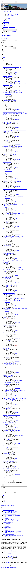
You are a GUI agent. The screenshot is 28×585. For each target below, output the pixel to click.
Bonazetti (17, 322)
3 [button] (3, 52)
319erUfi (7, 318)
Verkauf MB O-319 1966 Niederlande (12, 469)
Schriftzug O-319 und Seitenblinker (11, 415)
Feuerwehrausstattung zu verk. (10, 285)
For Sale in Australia (8, 375)
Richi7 (16, 167)
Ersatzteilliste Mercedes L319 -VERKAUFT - (13, 213)
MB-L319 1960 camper (8, 221)
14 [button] (4, 57)
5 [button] (3, 54)
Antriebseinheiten (7, 245)
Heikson (7, 222)
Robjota (17, 178)
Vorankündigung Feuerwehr (9, 363)
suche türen (6, 348)
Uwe (16, 353)
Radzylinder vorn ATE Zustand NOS (11, 300)
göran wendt (18, 186)
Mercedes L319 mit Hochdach (10, 154)
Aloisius (7, 123)
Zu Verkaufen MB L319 (9, 293)
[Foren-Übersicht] (14, 7)
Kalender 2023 (6, 317)
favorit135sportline (9, 400)
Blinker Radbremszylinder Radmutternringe (13, 196)
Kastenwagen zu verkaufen (9, 332)
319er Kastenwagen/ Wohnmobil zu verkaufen (14, 390)
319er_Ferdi (8, 86)
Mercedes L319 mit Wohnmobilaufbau (12, 181)
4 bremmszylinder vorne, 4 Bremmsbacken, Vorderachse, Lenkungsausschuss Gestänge (13, 237)
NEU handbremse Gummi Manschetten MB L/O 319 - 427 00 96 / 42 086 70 (14, 399)
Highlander (17, 159)
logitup (17, 127)
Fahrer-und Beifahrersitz (9, 122)
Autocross (17, 90)
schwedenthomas (19, 435)
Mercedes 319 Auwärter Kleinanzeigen (12, 67)
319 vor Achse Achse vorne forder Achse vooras (14, 356)
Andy (6, 341)
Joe (6, 68)
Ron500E (7, 278)
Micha (6, 326)
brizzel (6, 254)
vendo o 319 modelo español (10, 422)
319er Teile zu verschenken (9, 325)
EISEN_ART (8, 171)
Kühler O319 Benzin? (8, 438)
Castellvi (7, 163)
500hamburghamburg (10, 294)
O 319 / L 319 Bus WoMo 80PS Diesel (12, 382)
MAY (6, 424)
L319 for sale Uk (7, 407)
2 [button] (3, 50)
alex (6, 454)
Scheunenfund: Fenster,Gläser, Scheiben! (12, 139)
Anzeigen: (4, 480)
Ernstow (7, 140)
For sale (5, 445)
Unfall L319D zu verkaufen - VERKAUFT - (13, 269)
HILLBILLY (8, 408)
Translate (14, 31)
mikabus (7, 384)
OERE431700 (8, 365)
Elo (6, 101)
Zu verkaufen (6, 36)
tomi (6, 349)
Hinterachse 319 (7, 169)
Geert (6, 416)
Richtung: (13, 482)
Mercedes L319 (7, 162)
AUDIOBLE (8, 94)
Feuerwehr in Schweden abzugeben (11, 430)
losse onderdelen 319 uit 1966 (10, 461)
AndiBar (17, 372)
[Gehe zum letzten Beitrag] (17, 72)
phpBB (8, 562)
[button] (3, 45)
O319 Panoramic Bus (8, 277)
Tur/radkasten (6, 228)
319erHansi (18, 267)
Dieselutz (7, 77)
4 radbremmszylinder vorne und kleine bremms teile (15, 189)
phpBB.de (16, 565)
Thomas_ (7, 198)
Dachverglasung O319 (8, 253)
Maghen (7, 447)
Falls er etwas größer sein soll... (10, 100)
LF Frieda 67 (8, 439)
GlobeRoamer (8, 376)
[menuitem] (12, 14)
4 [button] (3, 53)
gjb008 (7, 470)
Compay (7, 115)
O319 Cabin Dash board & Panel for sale (12, 92)
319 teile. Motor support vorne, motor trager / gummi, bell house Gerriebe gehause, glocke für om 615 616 (15, 113)
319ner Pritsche (6, 340)
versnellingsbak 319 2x (8, 453)
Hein (6, 263)
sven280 (7, 230)
